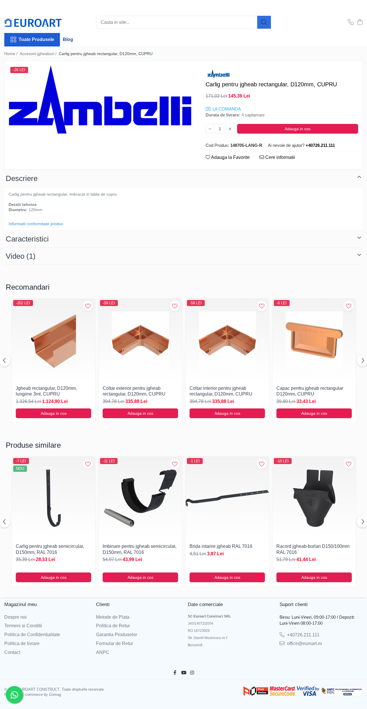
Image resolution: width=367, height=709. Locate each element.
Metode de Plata (112, 617)
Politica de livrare (22, 643)
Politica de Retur (113, 625)
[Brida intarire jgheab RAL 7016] (227, 498)
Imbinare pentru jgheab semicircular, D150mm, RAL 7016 (139, 549)
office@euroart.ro (304, 643)
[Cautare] (264, 22)
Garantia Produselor (116, 634)
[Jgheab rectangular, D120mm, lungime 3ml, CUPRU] (53, 340)
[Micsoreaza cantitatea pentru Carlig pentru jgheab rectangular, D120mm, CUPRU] (210, 129)
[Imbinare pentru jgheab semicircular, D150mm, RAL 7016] (140, 498)
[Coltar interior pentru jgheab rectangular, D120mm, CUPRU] (227, 340)
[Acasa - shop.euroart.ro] (33, 22)
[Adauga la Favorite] (88, 306)
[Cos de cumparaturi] (360, 22)
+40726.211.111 (302, 634)
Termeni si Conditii (23, 625)
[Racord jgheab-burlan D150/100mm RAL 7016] (314, 498)
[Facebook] (175, 673)
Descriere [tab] (22, 178)
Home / (11, 53)
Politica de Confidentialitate (32, 634)
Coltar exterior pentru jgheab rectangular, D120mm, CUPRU (134, 391)
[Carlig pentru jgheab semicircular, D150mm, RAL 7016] (53, 498)
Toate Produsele (36, 39)
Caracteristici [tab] (27, 239)
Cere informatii (279, 157)
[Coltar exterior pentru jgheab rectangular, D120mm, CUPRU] (140, 340)
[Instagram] (192, 673)
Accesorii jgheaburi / (39, 53)
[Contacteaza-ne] (351, 22)
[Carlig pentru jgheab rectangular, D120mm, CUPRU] (100, 99)
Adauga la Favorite (230, 157)
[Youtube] (183, 673)
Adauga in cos (298, 128)
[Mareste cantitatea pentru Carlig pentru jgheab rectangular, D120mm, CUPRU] (230, 129)
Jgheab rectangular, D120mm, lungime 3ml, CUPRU (46, 391)
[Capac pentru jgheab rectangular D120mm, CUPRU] (314, 340)
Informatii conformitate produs (36, 223)
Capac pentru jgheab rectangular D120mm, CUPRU (309, 391)
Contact (12, 652)
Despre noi (15, 617)
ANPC (102, 652)
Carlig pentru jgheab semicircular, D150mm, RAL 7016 (50, 549)
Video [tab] (21, 256)
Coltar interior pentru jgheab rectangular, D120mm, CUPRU (221, 391)
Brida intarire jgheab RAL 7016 (221, 546)
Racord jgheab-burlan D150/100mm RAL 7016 (313, 549)
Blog (68, 39)
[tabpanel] (100, 99)
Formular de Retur (114, 643)
